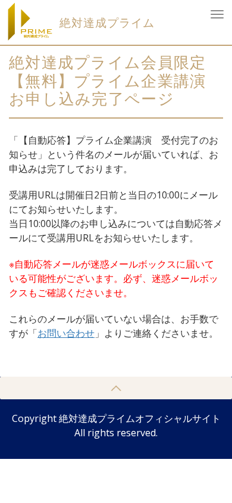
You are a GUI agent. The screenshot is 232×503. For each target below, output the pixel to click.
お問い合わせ (66, 333)
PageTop (116, 388)
